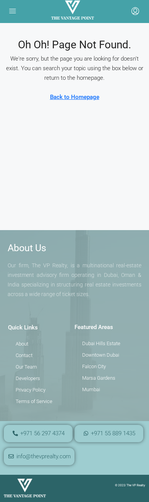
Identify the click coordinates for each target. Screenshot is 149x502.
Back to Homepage (74, 97)
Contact (24, 355)
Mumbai (91, 389)
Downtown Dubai (100, 355)
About (22, 344)
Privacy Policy (30, 390)
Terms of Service (34, 401)
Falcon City (94, 366)
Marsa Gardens (98, 378)
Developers (28, 378)
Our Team (26, 367)
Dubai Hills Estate (101, 343)
